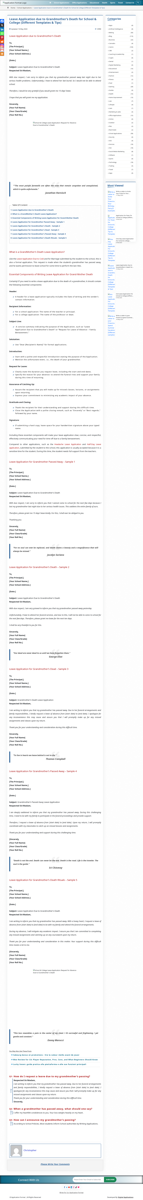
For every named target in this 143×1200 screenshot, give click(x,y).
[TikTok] (76, 1187)
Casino (121, 47)
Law (121, 101)
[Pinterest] (2, 37)
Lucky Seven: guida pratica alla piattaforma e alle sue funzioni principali (49, 1064)
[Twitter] (67, 1187)
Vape (121, 173)
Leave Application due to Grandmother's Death (33, 210)
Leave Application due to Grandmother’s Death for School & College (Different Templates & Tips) (125, 266)
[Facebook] (2, 21)
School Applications (61, 3)
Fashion (121, 76)
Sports (112, 3)
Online (121, 119)
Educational (94, 3)
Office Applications (79, 3)
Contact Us (130, 3)
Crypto (121, 58)
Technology (121, 162)
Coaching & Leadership (121, 54)
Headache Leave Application (67, 444)
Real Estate (121, 130)
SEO (121, 141)
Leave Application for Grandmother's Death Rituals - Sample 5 (39, 238)
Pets (121, 126)
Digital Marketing (121, 65)
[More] (2, 54)
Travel (120, 3)
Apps (121, 25)
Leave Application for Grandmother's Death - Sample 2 (36, 226)
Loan (121, 108)
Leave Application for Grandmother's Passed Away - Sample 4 (39, 234)
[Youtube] (69, 1187)
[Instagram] (2, 46)
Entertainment (121, 72)
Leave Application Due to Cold (30, 258)
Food (121, 83)
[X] (2, 25)
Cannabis (121, 43)
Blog (121, 36)
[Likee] (78, 1187)
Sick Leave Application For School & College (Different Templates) (125, 295)
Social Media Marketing (121, 151)
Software (121, 155)
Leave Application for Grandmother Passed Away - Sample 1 (38, 222)
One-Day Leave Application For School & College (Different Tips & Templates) (125, 240)
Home (13, 8)
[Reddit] (2, 42)
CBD (121, 51)
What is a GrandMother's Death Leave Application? (34, 214)
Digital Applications (125, 1197)
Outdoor (121, 123)
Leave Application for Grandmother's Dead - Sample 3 (35, 230)
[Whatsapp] (2, 33)
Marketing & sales (121, 112)
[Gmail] (2, 50)
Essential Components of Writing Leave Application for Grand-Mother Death (45, 218)
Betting (121, 32)
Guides (121, 90)
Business (121, 40)
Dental (121, 61)
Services (121, 144)
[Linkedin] (2, 29)
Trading (121, 166)
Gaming (121, 87)
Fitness (121, 79)
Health (104, 3)
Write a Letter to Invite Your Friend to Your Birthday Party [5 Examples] (123, 192)
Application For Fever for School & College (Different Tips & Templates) (125, 217)
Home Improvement (121, 97)
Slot (121, 148)
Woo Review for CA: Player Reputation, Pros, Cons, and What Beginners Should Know (55, 1059)
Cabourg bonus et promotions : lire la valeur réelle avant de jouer (46, 1055)
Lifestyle (121, 105)
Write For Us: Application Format (71, 1193)
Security (121, 137)
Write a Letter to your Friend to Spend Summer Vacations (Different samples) (124, 317)
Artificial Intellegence (121, 29)
